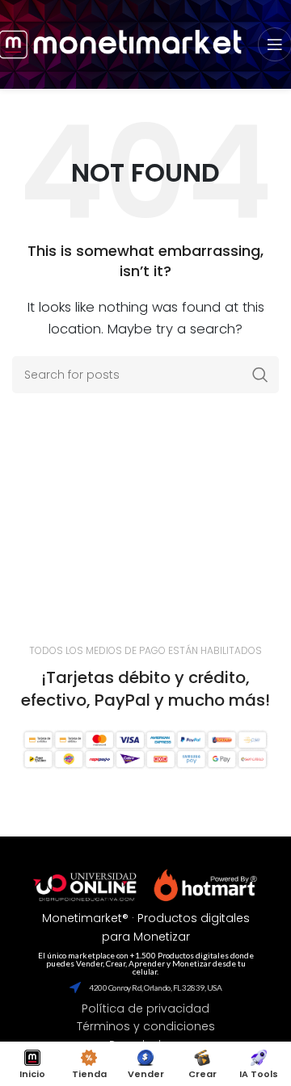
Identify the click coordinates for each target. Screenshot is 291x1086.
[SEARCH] (260, 374)
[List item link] (145, 1008)
